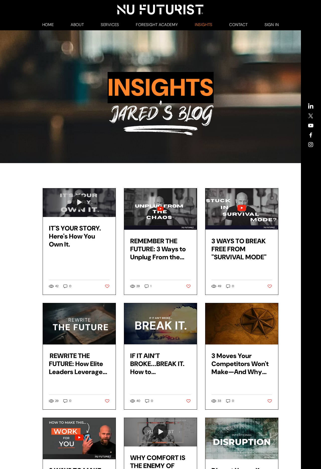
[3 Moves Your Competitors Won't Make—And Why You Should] (241, 323)
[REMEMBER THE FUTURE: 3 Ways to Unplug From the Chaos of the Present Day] (160, 209)
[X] (310, 116)
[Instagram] (310, 144)
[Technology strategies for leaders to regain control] (79, 438)
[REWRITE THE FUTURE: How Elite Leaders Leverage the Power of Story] (79, 323)
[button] (77, 25)
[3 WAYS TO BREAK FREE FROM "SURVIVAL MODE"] (241, 209)
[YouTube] (310, 125)
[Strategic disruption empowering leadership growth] (241, 438)
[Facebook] (310, 135)
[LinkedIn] (310, 106)
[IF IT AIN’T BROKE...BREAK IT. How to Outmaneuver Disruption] (160, 323)
